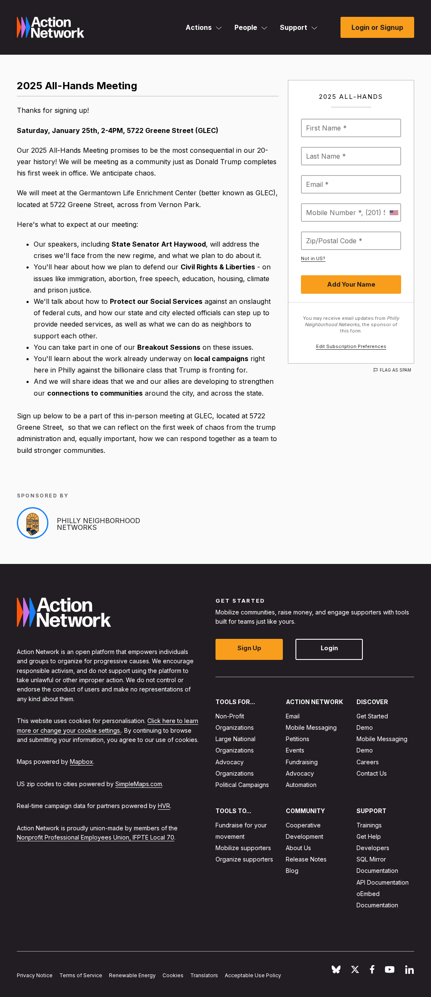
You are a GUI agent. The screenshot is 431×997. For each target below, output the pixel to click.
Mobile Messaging (311, 727)
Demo (365, 727)
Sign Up (249, 648)
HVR (164, 806)
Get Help (369, 836)
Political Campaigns (242, 784)
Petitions (297, 739)
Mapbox (81, 762)
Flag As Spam (395, 369)
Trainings (369, 825)
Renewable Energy (132, 975)
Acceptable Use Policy (253, 975)
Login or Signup (377, 27)
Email (293, 716)
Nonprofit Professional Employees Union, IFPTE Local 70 (95, 837)
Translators (204, 975)
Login (329, 648)
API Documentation (383, 882)
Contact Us (372, 773)
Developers (373, 847)
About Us (298, 847)
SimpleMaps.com (138, 783)
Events (295, 750)
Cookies (173, 975)
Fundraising (302, 762)
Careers (368, 762)
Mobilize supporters (243, 847)
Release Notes (306, 859)
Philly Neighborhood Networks (98, 524)
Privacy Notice (35, 975)
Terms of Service (80, 975)
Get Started (372, 716)
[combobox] (393, 212)
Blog (292, 871)
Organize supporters (244, 859)
